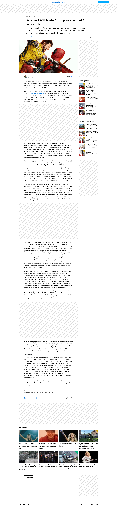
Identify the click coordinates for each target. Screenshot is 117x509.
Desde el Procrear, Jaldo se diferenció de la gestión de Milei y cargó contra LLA (91, 146)
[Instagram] (77, 505)
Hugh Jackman (40, 392)
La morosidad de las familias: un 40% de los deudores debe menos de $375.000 (48, 466)
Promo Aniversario (103, 2)
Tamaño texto (29, 398)
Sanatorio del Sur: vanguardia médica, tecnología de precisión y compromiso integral (68, 466)
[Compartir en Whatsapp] (34, 37)
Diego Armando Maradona (29, 392)
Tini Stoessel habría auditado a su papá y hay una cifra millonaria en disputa (68, 445)
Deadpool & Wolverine (37, 93)
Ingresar (113, 2)
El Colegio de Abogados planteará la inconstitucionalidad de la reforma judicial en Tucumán (91, 153)
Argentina (51, 392)
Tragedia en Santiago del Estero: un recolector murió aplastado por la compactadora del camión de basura (92, 100)
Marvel (46, 392)
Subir (97, 504)
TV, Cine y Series (38, 16)
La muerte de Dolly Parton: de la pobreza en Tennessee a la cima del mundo (88, 466)
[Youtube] (92, 505)
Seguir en (68, 76)
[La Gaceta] (58, 2)
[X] (81, 505)
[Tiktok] (88, 505)
